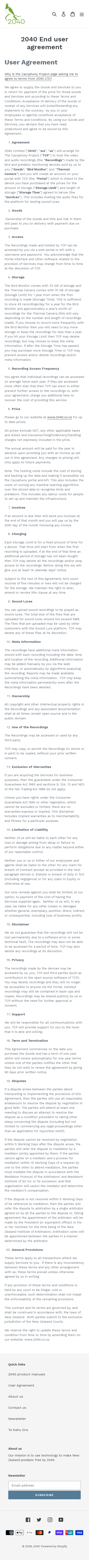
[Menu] (81, 14)
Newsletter (17, 1419)
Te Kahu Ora (18, 1430)
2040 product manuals (26, 1374)
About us (15, 1396)
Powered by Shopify (54, 1546)
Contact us (17, 1408)
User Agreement (21, 1385)
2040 (36, 1546)
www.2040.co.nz (59, 417)
